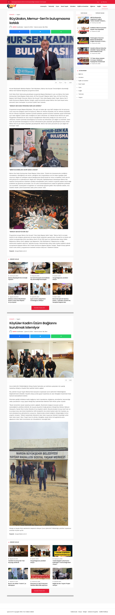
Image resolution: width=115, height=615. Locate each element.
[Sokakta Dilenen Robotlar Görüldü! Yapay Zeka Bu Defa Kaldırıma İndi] (83, 50)
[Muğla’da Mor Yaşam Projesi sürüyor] (62, 573)
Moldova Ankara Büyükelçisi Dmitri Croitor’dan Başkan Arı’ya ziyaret (17, 300)
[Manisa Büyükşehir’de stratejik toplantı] (18, 268)
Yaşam (105, 6)
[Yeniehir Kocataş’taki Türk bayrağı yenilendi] (18, 551)
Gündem (73, 6)
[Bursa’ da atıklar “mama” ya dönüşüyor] (18, 573)
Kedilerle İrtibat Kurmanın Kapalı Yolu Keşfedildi (98, 28)
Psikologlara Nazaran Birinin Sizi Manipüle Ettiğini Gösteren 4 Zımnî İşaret (98, 40)
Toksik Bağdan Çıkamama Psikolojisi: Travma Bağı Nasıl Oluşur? (62, 562)
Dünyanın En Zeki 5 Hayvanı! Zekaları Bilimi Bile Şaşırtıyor (39, 584)
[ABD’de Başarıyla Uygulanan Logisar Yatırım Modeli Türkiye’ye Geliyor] (83, 20)
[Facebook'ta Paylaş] (19, 32)
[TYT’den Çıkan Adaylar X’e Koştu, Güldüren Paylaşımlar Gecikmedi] (83, 61)
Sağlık (99, 6)
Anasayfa (43, 6)
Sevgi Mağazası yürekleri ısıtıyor (38, 561)
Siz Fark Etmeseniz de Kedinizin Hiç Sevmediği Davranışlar (40, 278)
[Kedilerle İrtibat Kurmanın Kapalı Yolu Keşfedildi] (83, 30)
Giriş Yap (104, 2)
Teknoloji (51, 6)
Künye (80, 612)
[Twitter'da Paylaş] (40, 32)
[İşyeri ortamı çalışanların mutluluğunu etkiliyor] (40, 289)
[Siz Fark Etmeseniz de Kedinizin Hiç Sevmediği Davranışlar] (40, 268)
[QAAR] (11, 6)
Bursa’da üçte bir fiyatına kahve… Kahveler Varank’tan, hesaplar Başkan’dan (62, 300)
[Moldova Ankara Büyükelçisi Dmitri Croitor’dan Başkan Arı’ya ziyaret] (18, 289)
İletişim (85, 612)
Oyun (57, 6)
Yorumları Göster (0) (39, 308)
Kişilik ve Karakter (82, 6)
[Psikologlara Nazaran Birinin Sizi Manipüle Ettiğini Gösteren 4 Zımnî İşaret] (83, 40)
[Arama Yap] (98, 2)
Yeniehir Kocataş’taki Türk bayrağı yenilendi (16, 561)
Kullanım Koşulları (93, 612)
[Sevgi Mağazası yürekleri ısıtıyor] (62, 268)
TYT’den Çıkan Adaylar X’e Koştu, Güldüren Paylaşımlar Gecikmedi (97, 60)
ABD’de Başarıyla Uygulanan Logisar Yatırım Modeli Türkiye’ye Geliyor (98, 20)
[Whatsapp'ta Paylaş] (61, 32)
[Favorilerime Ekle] (56, 82)
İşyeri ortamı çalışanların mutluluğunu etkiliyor (38, 299)
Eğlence (92, 6)
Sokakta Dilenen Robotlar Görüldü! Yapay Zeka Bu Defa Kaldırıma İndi (28, 2)
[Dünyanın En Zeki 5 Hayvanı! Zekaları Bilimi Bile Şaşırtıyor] (40, 573)
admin (15, 27)
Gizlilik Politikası (103, 612)
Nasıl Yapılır (64, 6)
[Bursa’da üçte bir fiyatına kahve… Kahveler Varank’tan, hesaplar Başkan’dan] (62, 289)
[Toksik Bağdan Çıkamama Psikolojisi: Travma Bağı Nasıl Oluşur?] (62, 551)
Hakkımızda (74, 612)
